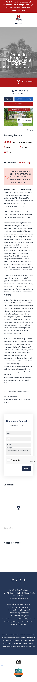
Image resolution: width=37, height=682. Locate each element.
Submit (26, 468)
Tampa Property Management (19, 607)
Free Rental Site (28, 622)
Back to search (27, 81)
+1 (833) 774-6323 (21, 425)
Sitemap (15, 625)
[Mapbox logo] (8, 528)
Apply (8, 99)
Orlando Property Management (19, 610)
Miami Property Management (19, 613)
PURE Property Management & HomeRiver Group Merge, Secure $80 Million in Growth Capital (18, 6)
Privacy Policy (22, 625)
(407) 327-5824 (22, 596)
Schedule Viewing (24, 99)
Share (30, 130)
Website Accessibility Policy (28, 646)
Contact (18, 103)
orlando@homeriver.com (20, 598)
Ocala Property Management (19, 615)
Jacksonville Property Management (18, 604)
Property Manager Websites (11, 622)
